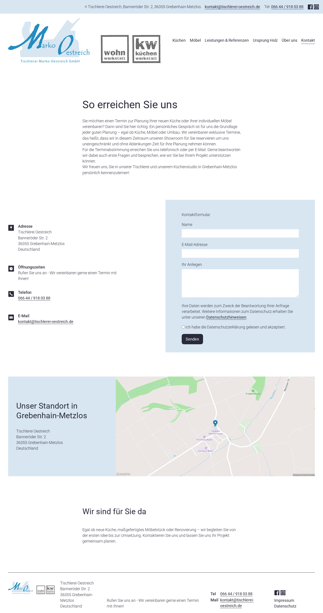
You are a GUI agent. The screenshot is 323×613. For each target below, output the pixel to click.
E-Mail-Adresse (194, 244)
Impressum (284, 600)
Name (187, 224)
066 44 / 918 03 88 (287, 6)
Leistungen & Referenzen (227, 40)
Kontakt (308, 40)
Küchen (179, 40)
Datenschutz (285, 606)
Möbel (195, 40)
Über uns (289, 40)
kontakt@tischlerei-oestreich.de (232, 6)
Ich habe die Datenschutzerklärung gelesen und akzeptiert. (235, 327)
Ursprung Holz (265, 40)
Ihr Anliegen (192, 264)
